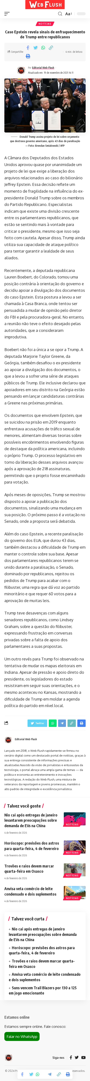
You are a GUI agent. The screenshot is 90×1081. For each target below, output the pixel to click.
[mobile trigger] (8, 13)
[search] (60, 13)
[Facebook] (71, 1057)
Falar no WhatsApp (22, 1036)
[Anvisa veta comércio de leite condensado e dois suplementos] (75, 892)
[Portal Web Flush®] (45, 4)
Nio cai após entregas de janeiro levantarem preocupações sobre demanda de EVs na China (30, 820)
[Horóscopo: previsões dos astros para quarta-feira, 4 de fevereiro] (75, 847)
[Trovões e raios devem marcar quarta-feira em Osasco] (75, 869)
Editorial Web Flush (43, 67)
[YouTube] (83, 1057)
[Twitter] (77, 1057)
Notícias (45, 23)
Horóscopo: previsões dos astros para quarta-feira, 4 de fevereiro (42, 950)
